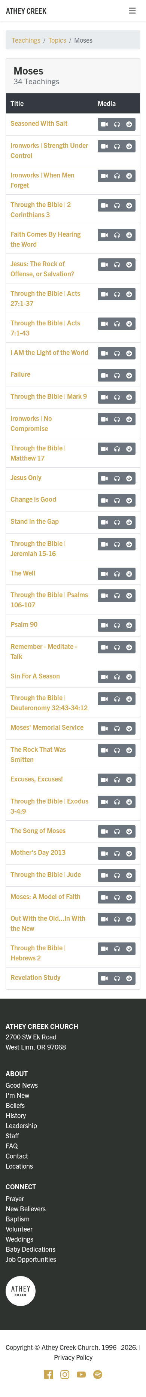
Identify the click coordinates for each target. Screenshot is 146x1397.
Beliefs (15, 1105)
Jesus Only (26, 477)
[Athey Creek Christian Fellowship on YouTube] (82, 1373)
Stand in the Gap (34, 521)
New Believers (26, 1208)
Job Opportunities (31, 1259)
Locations (19, 1165)
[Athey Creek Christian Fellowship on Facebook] (49, 1373)
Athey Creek (26, 10)
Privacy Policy (73, 1357)
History (16, 1115)
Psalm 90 (23, 624)
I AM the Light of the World (49, 352)
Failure (20, 374)
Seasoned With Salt (38, 123)
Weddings (19, 1238)
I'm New (17, 1095)
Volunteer (19, 1228)
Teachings (26, 40)
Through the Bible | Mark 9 (48, 396)
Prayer (15, 1198)
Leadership (21, 1125)
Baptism (18, 1218)
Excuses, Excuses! (36, 778)
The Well (23, 572)
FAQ (12, 1145)
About (17, 1073)
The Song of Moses (38, 830)
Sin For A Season (35, 675)
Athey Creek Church (42, 1026)
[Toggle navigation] (132, 10)
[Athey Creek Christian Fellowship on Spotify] (97, 1373)
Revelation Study (35, 977)
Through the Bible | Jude (45, 874)
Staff (12, 1135)
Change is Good (33, 499)
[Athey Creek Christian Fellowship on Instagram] (65, 1373)
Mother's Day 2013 (38, 852)
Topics (57, 40)
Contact (17, 1155)
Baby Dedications (30, 1249)
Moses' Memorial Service (46, 727)
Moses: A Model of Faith (45, 896)
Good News (22, 1085)
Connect (21, 1186)
